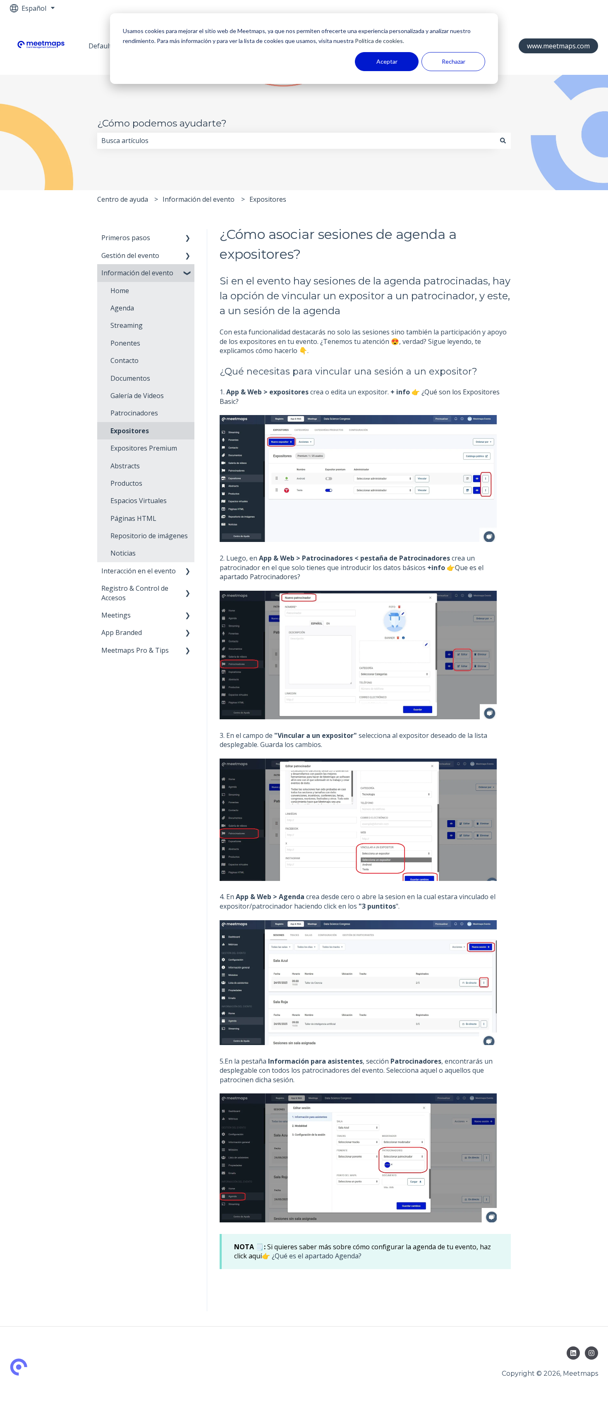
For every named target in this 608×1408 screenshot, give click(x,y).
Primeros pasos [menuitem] (125, 237)
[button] (187, 238)
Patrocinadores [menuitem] (134, 413)
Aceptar (386, 61)
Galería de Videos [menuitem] (137, 395)
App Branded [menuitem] (121, 632)
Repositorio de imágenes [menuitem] (149, 535)
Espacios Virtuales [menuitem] (138, 500)
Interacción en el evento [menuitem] (138, 570)
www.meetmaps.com (558, 45)
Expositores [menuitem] (129, 430)
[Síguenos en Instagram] (591, 1353)
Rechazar (453, 61)
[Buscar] (503, 140)
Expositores (267, 199)
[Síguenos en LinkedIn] (573, 1353)
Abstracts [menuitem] (125, 465)
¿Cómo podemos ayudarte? (162, 123)
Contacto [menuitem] (124, 360)
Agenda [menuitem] (122, 308)
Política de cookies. (379, 40)
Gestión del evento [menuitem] (130, 255)
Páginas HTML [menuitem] (133, 518)
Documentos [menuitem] (130, 378)
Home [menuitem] (119, 290)
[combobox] (296, 140)
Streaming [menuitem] (126, 325)
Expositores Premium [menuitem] (143, 448)
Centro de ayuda (122, 199)
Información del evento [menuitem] (137, 272)
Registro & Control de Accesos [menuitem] (134, 593)
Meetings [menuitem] (116, 615)
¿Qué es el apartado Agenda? (316, 1255)
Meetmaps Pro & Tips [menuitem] (135, 650)
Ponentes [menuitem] (125, 343)
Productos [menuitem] (126, 483)
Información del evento (199, 199)
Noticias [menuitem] (123, 553)
